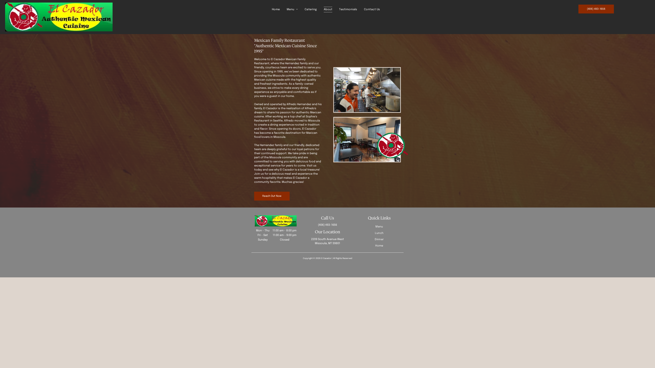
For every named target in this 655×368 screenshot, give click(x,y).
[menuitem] (275, 9)
